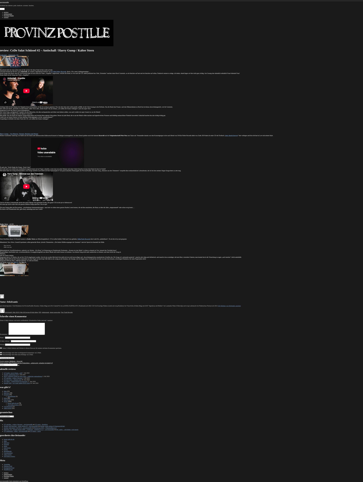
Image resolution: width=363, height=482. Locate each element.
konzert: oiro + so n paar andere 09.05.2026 (17, 383)
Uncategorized (8, 406)
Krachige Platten (9, 15)
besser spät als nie (13, 403)
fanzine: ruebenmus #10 (11, 374)
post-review (7, 400)
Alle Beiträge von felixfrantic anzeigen (229, 306)
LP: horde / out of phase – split (13, 373)
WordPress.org (8, 469)
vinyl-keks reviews (13, 405)
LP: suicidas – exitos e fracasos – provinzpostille (18, 424)
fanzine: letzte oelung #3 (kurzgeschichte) (52, 426)
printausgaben (8, 14)
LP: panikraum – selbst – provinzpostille (16, 431)
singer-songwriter (55, 312)
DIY (40, 312)
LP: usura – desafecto (41, 424)
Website (2, 344)
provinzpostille (4, 2)
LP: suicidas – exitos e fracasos (13, 378)
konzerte (6, 394)
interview (6, 393)
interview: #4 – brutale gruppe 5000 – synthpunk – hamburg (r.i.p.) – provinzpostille (29, 429)
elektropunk (45, 312)
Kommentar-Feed (9, 468)
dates (5, 391)
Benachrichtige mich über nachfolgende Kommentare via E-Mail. (21, 353)
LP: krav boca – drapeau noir (12, 380)
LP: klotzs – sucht (35, 431)
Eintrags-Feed (8, 466)
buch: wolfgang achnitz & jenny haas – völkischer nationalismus (23, 376)
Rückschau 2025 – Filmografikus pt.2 (45, 428)
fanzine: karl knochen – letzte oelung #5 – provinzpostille (21, 426)
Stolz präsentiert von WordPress (18, 481)
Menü (2, 9)
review (28, 312)
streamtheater (11, 396)
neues (5, 398)
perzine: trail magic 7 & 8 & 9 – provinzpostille (18, 428)
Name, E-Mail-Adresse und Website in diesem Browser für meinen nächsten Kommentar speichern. (32, 348)
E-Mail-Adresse (5, 341)
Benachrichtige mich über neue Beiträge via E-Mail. (17, 354)
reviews (6, 12)
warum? (6, 17)
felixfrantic (8, 312)
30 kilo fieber (34, 312)
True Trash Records (67, 312)
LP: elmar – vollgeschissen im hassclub (15, 381)
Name (2, 337)
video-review (8, 408)
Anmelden (7, 464)
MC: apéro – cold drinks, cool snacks (67, 429)
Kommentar (4, 334)
